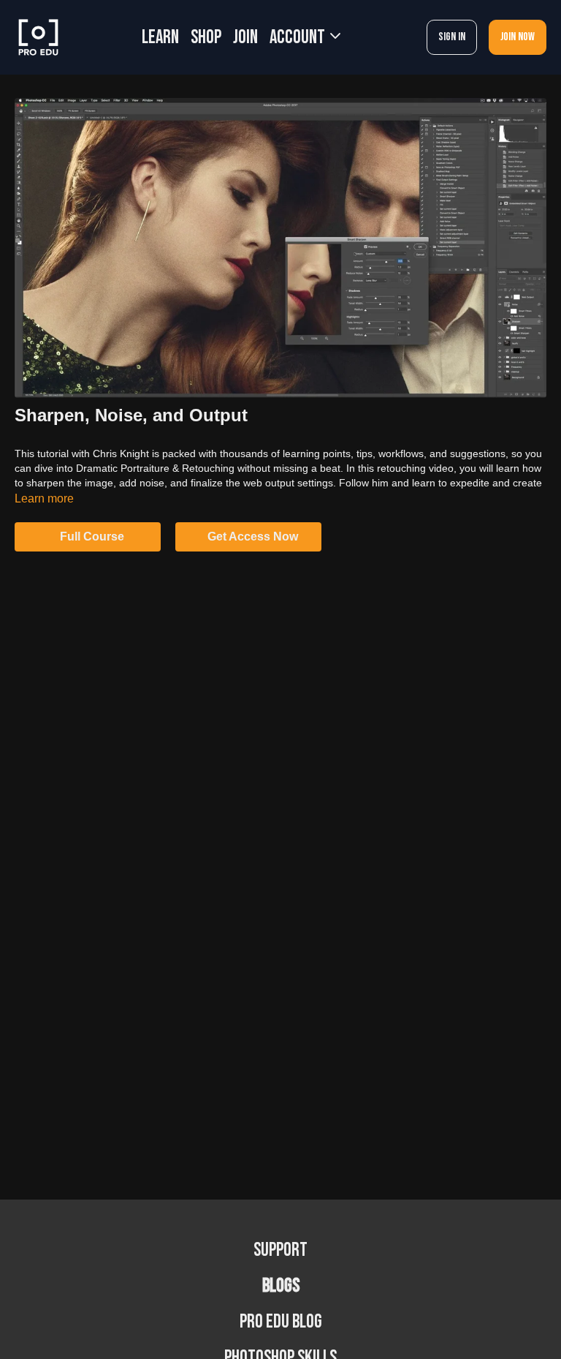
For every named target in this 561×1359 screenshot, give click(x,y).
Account (299, 37)
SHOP (206, 37)
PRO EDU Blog (281, 1322)
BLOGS (280, 1286)
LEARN (160, 37)
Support (280, 1250)
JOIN (245, 37)
